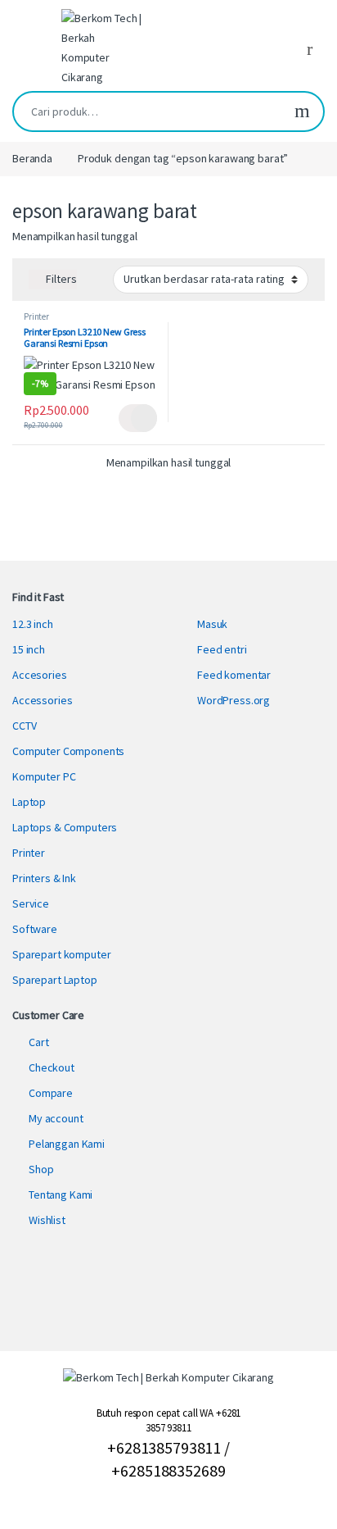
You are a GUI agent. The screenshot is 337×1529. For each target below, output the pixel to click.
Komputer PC (43, 776)
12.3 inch (32, 624)
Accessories (42, 700)
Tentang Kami (60, 1194)
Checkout (51, 1067)
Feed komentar (234, 674)
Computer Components (68, 751)
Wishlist (47, 1220)
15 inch (28, 649)
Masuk (212, 624)
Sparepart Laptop (54, 979)
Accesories (39, 674)
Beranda (32, 158)
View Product (138, 418)
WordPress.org (233, 700)
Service (30, 903)
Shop (41, 1169)
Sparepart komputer (61, 954)
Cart (38, 1042)
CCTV (24, 725)
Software (34, 928)
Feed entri (222, 649)
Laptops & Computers (64, 827)
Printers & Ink (44, 878)
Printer (36, 316)
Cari (302, 111)
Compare (51, 1092)
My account (56, 1118)
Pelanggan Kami (67, 1143)
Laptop (29, 801)
